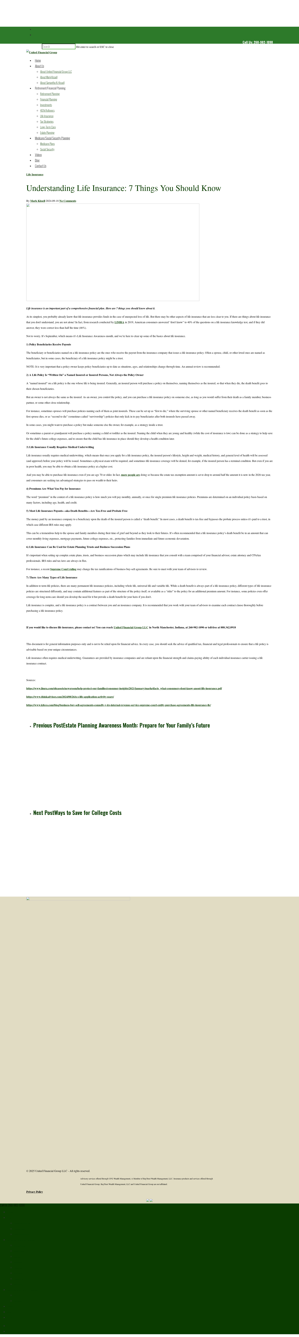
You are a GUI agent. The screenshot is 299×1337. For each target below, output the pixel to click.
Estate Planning (47, 133)
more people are (130, 475)
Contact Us (40, 166)
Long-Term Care (48, 127)
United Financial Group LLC (131, 627)
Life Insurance (46, 116)
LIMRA (119, 322)
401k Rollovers (47, 110)
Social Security (47, 149)
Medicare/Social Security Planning (52, 138)
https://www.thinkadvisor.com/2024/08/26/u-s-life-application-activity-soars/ (70, 697)
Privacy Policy (34, 1192)
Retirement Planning (50, 94)
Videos (38, 154)
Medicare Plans (47, 144)
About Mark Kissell (48, 77)
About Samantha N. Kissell (52, 83)
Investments (46, 105)
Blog (37, 160)
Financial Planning (48, 99)
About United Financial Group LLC (56, 72)
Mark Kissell (37, 201)
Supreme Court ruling (63, 569)
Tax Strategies (46, 121)
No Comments (67, 201)
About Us (39, 66)
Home (38, 60)
